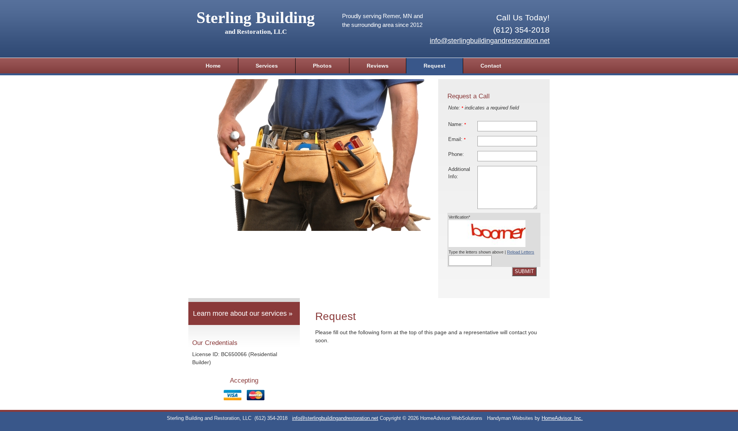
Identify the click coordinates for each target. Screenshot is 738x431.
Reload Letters (520, 252)
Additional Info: (459, 173)
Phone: (456, 154)
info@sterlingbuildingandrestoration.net (490, 41)
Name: (457, 124)
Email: (456, 139)
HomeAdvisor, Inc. (562, 418)
